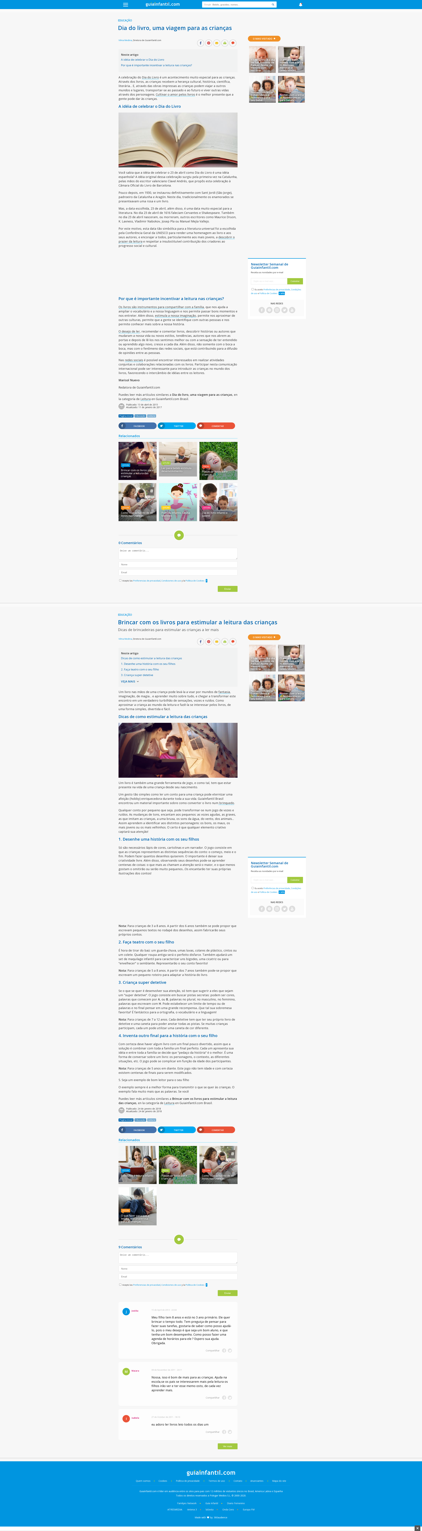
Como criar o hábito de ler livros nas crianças (137, 514)
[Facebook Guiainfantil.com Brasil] (261, 310)
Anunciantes (256, 1480)
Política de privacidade (188, 1480)
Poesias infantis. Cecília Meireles (175, 514)
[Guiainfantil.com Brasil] (162, 6)
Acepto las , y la (163, 580)
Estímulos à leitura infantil (137, 1175)
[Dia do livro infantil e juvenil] (218, 520)
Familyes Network (186, 1503)
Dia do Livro (150, 77)
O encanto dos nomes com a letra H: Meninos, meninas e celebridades (291, 65)
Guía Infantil (211, 1503)
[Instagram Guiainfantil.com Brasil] (276, 310)
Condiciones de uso (171, 580)
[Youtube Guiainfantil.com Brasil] (292, 310)
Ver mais (227, 1446)
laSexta (209, 1509)
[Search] (273, 4)
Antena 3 (192, 1509)
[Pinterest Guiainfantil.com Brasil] (269, 310)
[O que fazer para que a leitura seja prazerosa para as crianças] (138, 1224)
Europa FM (249, 1509)
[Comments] (233, 43)
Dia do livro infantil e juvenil (214, 514)
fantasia (224, 692)
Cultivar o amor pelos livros (175, 94)
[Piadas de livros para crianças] (218, 479)
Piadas (206, 466)
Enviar (227, 589)
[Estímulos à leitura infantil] (138, 1183)
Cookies (163, 1480)
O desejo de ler (129, 331)
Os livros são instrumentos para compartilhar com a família (161, 307)
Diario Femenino (236, 1503)
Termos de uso (217, 1480)
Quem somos (143, 1480)
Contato (238, 1480)
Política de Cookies (195, 580)
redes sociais (134, 360)
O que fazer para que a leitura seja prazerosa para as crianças (135, 1218)
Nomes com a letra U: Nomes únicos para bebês (292, 97)
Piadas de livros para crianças (214, 473)
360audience (220, 1517)
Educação (125, 20)
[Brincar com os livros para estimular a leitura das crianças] (138, 479)
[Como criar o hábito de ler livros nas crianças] (138, 520)
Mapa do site (279, 1480)
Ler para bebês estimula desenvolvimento (176, 469)
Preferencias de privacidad (146, 580)
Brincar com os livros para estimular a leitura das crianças (137, 473)
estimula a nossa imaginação (175, 316)
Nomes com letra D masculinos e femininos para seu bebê (261, 96)
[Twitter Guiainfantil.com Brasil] (284, 310)
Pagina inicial (126, 415)
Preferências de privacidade (277, 289)
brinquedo (226, 803)
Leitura (145, 399)
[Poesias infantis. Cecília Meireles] (178, 520)
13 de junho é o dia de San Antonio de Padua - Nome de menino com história (263, 65)
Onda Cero (228, 1509)
